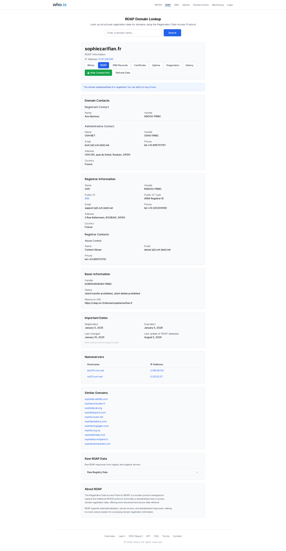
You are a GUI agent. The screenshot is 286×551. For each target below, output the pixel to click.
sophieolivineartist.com (97, 443)
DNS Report (136, 536)
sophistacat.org (93, 408)
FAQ (156, 536)
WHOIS (158, 5)
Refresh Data (123, 72)
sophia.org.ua (92, 430)
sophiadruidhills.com (96, 399)
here (153, 87)
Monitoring (218, 5)
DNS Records (120, 65)
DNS (176, 5)
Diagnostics (172, 65)
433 (87, 198)
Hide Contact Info (100, 72)
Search (172, 32)
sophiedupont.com (95, 412)
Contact (177, 536)
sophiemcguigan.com (97, 425)
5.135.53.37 (156, 376)
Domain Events (201, 5)
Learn (122, 536)
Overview (109, 536)
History (189, 65)
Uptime (186, 5)
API (148, 536)
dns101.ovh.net (95, 370)
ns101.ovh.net (94, 376)
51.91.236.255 (105, 59)
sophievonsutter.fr (95, 403)
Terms (165, 536)
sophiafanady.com (95, 434)
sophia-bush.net (94, 416)
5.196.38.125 (157, 370)
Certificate (140, 65)
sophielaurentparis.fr (96, 439)
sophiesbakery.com (96, 421)
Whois (90, 65)
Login (230, 5)
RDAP (168, 5)
